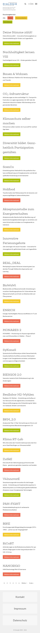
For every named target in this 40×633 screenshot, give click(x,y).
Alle (4, 18)
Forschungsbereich (9, 14)
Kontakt (20, 596)
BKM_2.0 (9, 419)
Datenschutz (20, 620)
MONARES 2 (12, 330)
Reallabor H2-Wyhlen (18, 394)
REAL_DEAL (12, 263)
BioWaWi (9, 285)
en (32, 4)
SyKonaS (9, 349)
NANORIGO (11, 565)
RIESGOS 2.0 (12, 374)
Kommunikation (21, 18)
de (29, 4)
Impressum (20, 608)
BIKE (6, 523)
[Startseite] (10, 4)
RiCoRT (8, 543)
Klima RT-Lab (13, 439)
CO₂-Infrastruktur (16, 93)
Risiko (10, 18)
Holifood (9, 189)
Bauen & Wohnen (15, 74)
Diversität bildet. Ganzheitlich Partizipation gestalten (19, 147)
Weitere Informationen (11, 43)
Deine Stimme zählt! (17, 32)
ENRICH (9, 310)
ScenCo (8, 167)
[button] (36, 3)
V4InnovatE (11, 478)
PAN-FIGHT (11, 503)
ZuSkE (7, 459)
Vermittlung (7, 22)
